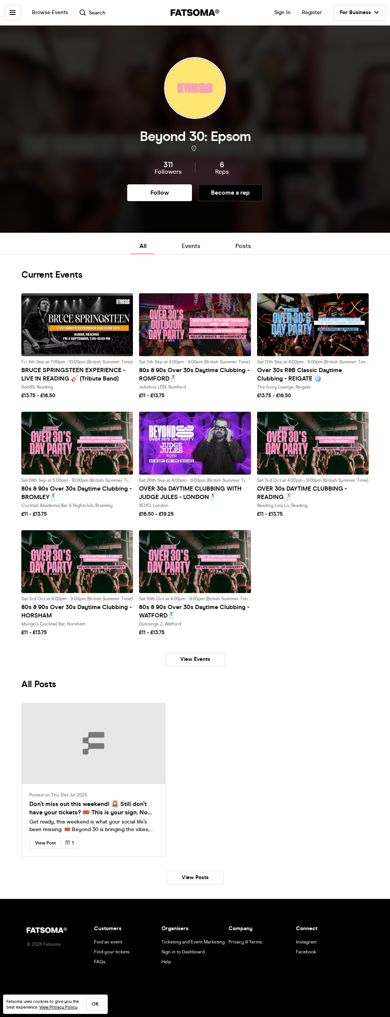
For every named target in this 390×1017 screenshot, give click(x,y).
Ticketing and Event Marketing (193, 942)
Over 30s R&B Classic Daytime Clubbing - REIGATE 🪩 (299, 374)
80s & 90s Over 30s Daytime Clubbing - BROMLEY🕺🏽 (76, 493)
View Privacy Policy (58, 1007)
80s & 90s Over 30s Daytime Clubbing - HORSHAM (76, 611)
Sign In (282, 12)
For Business (355, 12)
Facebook (306, 952)
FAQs (99, 961)
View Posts (195, 877)
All (143, 245)
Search (97, 13)
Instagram (306, 942)
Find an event (108, 942)
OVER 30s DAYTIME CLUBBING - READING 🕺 (302, 493)
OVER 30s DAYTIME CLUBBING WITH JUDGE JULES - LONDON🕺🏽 (190, 493)
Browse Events (50, 12)
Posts (243, 245)
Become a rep (230, 192)
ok (95, 1004)
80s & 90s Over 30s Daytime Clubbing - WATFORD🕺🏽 (194, 611)
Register (312, 12)
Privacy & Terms (245, 942)
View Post (45, 843)
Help (166, 961)
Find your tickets (111, 952)
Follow (159, 192)
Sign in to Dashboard (183, 952)
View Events (195, 659)
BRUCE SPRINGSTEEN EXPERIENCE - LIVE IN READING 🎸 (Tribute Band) (73, 374)
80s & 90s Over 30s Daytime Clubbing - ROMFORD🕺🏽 (194, 374)
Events (191, 245)
